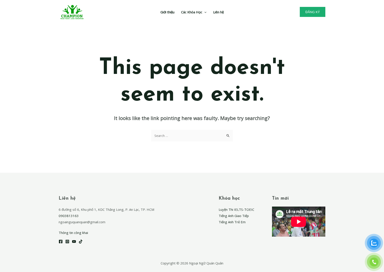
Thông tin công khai (73, 232)
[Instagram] (67, 242)
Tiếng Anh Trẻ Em (232, 222)
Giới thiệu (167, 12)
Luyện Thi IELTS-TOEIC (236, 209)
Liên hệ (218, 12)
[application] (204, 12)
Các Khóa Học (191, 12)
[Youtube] (74, 242)
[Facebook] (61, 242)
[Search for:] (192, 135)
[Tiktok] (81, 242)
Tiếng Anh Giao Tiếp (234, 215)
